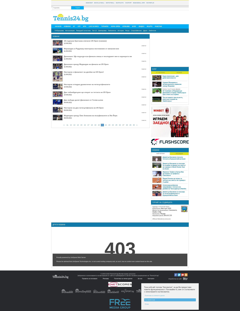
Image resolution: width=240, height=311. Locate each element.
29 (130, 125)
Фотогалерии (70, 31)
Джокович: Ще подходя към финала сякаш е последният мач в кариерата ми (98, 56)
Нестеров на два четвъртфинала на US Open (84, 108)
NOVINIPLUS (150, 3)
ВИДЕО (141, 26)
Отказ (147, 304)
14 (78, 125)
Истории (121, 31)
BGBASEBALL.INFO (139, 3)
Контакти (151, 278)
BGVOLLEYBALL (99, 3)
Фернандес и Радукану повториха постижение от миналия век (91, 49)
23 (109, 125)
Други (145, 31)
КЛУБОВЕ (126, 26)
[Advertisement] (142, 17)
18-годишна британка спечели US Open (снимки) (85, 41)
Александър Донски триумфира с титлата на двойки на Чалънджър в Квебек (174, 187)
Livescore (167, 219)
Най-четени (160, 153)
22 (106, 125)
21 (102, 125)
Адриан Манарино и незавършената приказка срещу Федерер (172, 84)
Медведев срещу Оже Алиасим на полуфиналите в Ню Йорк (90, 116)
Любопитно (112, 31)
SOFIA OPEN (115, 26)
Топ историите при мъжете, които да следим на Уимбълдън (173, 99)
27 (123, 125)
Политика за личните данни (155, 295)
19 (95, 125)
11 (67, 125)
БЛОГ (134, 26)
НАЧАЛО (58, 26)
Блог (154, 69)
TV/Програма (59, 31)
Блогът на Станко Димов (171, 89)
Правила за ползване (89, 278)
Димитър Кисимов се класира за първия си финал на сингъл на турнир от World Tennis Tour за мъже (174, 166)
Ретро (127, 31)
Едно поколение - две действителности (171, 77)
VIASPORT (128, 3)
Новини (155, 150)
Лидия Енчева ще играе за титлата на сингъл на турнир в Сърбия (174, 180)
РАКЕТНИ (158, 26)
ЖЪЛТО (149, 26)
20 (99, 125)
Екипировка (102, 31)
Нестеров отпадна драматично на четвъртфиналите (87, 84)
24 (113, 125)
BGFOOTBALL (110, 3)
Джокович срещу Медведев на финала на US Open (86, 64)
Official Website (157, 219)
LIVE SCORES (94, 26)
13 (74, 125)
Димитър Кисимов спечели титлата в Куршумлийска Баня (174, 158)
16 (85, 125)
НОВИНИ (67, 26)
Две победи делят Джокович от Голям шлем (83, 100)
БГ (74, 26)
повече (144, 45)
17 (88, 125)
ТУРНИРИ (104, 26)
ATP (79, 26)
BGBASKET (89, 3)
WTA (84, 26)
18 (92, 125)
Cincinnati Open (163, 207)
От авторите (160, 72)
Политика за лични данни (123, 278)
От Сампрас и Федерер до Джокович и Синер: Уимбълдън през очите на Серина (174, 92)
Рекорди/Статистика (83, 31)
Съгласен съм (150, 300)
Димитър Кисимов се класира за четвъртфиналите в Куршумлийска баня (174, 193)
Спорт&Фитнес (136, 31)
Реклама (106, 278)
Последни (179, 153)
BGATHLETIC (120, 3)
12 (71, 125)
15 (81, 125)
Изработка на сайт (175, 279)
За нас (140, 278)
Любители (152, 31)
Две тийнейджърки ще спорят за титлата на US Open (87, 92)
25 (116, 125)
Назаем (179, 72)
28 (127, 125)
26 (120, 125)
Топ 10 (94, 31)
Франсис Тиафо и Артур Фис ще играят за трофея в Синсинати (173, 173)
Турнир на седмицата (162, 202)
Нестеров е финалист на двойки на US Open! (84, 72)
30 (134, 125)
